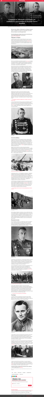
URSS (13, 104)
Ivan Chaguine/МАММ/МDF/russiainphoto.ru (16, 283)
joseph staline (19, 372)
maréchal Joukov (30, 269)
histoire (15, 372)
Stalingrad (12, 344)
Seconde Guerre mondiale (15, 374)
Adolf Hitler (21, 374)
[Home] (1, 0)
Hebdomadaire (14, 383)
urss (12, 372)
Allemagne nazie (29, 372)
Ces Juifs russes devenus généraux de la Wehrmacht (19, 293)
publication (21, 367)
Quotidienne (18, 383)
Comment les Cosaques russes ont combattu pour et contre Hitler (20, 392)
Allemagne (24, 372)
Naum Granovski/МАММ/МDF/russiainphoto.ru (16, 171)
